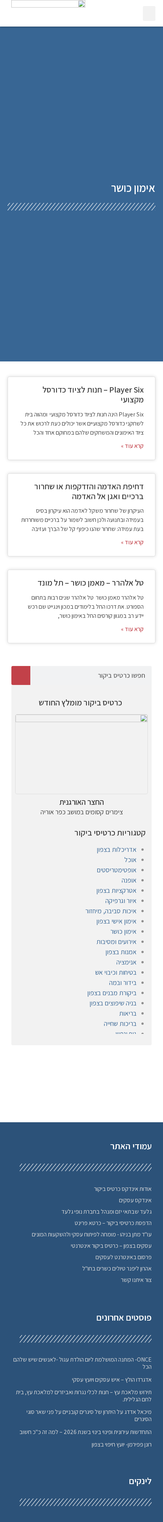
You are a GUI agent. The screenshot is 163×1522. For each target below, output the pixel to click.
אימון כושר (123, 931)
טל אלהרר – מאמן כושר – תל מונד (91, 582)
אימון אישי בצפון (116, 921)
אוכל (130, 859)
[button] (149, 13)
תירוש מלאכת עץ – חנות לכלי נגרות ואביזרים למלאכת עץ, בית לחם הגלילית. (84, 1395)
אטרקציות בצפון (116, 890)
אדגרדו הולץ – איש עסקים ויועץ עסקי (112, 1380)
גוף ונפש (126, 1033)
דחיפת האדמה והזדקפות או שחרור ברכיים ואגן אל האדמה (89, 491)
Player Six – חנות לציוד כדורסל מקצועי (93, 394)
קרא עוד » (132, 446)
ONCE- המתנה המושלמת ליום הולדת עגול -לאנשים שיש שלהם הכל (82, 1363)
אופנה (129, 880)
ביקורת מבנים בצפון (111, 992)
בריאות (127, 1013)
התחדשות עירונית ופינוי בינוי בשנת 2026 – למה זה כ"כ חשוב (85, 1432)
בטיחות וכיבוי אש (115, 972)
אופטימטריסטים (116, 869)
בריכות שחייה (120, 1023)
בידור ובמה (122, 982)
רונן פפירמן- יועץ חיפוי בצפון (122, 1444)
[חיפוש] (20, 675)
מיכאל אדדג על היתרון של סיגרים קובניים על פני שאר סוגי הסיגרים (89, 1415)
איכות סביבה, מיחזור (110, 910)
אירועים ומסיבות (116, 941)
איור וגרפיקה (120, 900)
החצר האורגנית (82, 802)
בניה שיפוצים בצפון (112, 1003)
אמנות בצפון (120, 951)
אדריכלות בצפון (116, 849)
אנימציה (126, 962)
